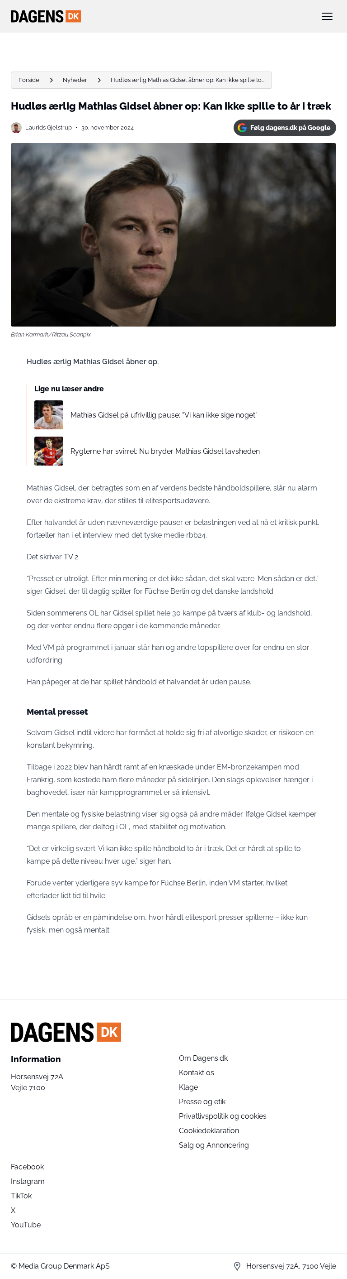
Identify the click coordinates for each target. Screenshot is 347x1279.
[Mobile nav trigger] (327, 16)
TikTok (21, 1196)
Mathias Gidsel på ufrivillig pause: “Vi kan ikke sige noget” (164, 415)
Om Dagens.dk (203, 1058)
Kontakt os (196, 1072)
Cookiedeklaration (209, 1130)
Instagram (28, 1181)
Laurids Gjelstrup (48, 127)
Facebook (27, 1167)
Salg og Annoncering (214, 1145)
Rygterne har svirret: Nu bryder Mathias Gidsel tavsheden (165, 451)
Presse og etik (202, 1101)
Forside (29, 80)
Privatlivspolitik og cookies (223, 1116)
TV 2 (71, 557)
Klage (188, 1087)
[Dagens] (159, 16)
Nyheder (75, 80)
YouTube (26, 1225)
